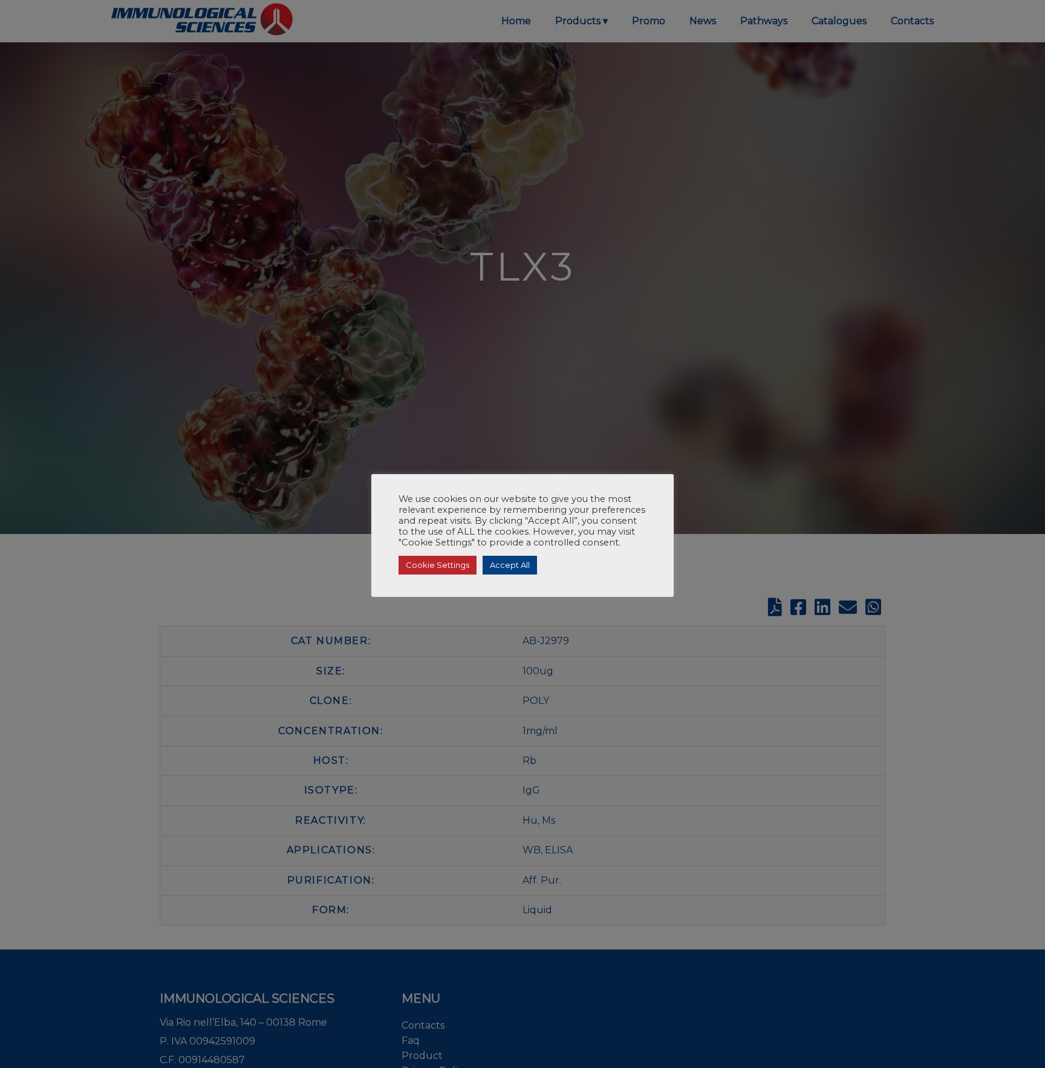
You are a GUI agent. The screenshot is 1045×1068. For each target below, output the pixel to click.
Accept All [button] (510, 565)
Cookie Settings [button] (437, 565)
